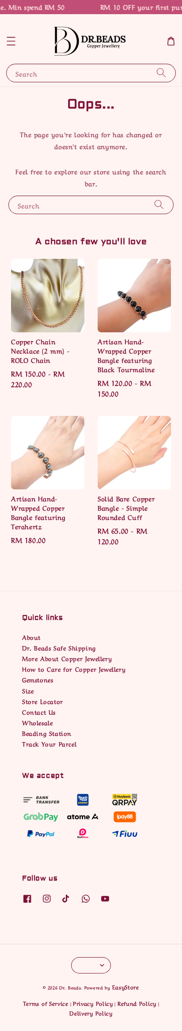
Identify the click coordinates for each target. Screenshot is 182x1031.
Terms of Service (45, 1003)
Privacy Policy (93, 1003)
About (31, 636)
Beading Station (47, 732)
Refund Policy (137, 1003)
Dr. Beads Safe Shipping (59, 647)
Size (28, 690)
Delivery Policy (91, 1012)
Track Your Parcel (49, 743)
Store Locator (42, 700)
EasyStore (125, 986)
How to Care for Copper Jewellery (73, 668)
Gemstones (37, 679)
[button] (11, 41)
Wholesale (37, 722)
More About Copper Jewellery (67, 658)
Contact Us (39, 711)
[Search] (161, 72)
